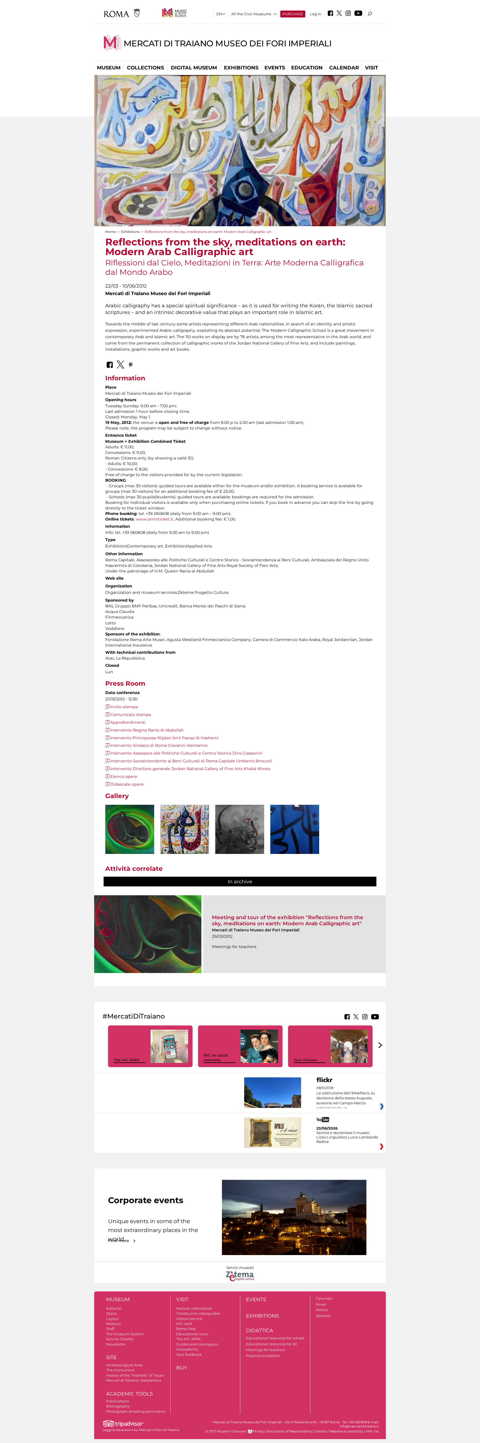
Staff (110, 1328)
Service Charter (120, 1339)
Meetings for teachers (265, 1350)
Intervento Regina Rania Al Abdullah (147, 730)
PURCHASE (292, 14)
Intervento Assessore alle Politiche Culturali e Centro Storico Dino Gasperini (186, 753)
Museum (109, 68)
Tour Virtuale (305, 1060)
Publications (117, 1401)
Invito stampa (124, 706)
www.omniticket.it (154, 519)
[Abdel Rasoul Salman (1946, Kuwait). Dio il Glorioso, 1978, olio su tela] (129, 829)
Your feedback (189, 1354)
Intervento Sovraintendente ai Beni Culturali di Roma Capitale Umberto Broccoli (191, 760)
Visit (371, 68)
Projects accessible (263, 1355)
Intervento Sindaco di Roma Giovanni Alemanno (159, 745)
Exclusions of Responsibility (290, 1431)
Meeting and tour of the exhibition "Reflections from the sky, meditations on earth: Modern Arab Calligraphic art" (287, 920)
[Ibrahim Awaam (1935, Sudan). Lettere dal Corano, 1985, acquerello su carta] (184, 840)
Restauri (113, 1323)
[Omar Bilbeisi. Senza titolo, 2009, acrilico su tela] (294, 834)
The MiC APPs (126, 1060)
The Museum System (125, 1334)
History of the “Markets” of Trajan (135, 1375)
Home (110, 232)
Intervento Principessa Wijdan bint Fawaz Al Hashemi (164, 737)
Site (111, 1357)
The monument (120, 1370)
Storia (111, 1313)
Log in (315, 14)
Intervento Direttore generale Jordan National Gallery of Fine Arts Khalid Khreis (190, 768)
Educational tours (192, 1334)
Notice (322, 1310)
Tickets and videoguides (198, 1313)
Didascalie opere (127, 784)
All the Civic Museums (251, 14)
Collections (145, 68)
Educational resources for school (275, 1338)
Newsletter (116, 1344)
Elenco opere (123, 776)
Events (274, 68)
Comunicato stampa (130, 714)
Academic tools (129, 1393)
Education (307, 68)
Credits (320, 1431)
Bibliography (118, 1406)
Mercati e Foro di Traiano (159, 1430)
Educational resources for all (271, 1344)
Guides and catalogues (197, 1344)
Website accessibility (346, 1431)
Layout (112, 1318)
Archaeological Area (124, 1365)
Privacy (259, 1431)
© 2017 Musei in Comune (225, 1431)
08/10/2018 (345, 1098)
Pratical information (194, 1308)
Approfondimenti (128, 722)
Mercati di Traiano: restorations (133, 1380)
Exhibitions (241, 68)
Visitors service (189, 1318)
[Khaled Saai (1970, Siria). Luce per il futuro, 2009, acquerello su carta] (239, 839)
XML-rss (372, 1431)
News (321, 1304)
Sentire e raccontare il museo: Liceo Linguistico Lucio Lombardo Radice (347, 1137)
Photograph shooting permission (136, 1411)
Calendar (344, 68)
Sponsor (323, 1315)
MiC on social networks (216, 1057)
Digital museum (194, 68)
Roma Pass (186, 1328)
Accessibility (187, 1349)
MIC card (184, 1323)
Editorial (114, 1308)
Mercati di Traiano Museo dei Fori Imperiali (228, 43)
